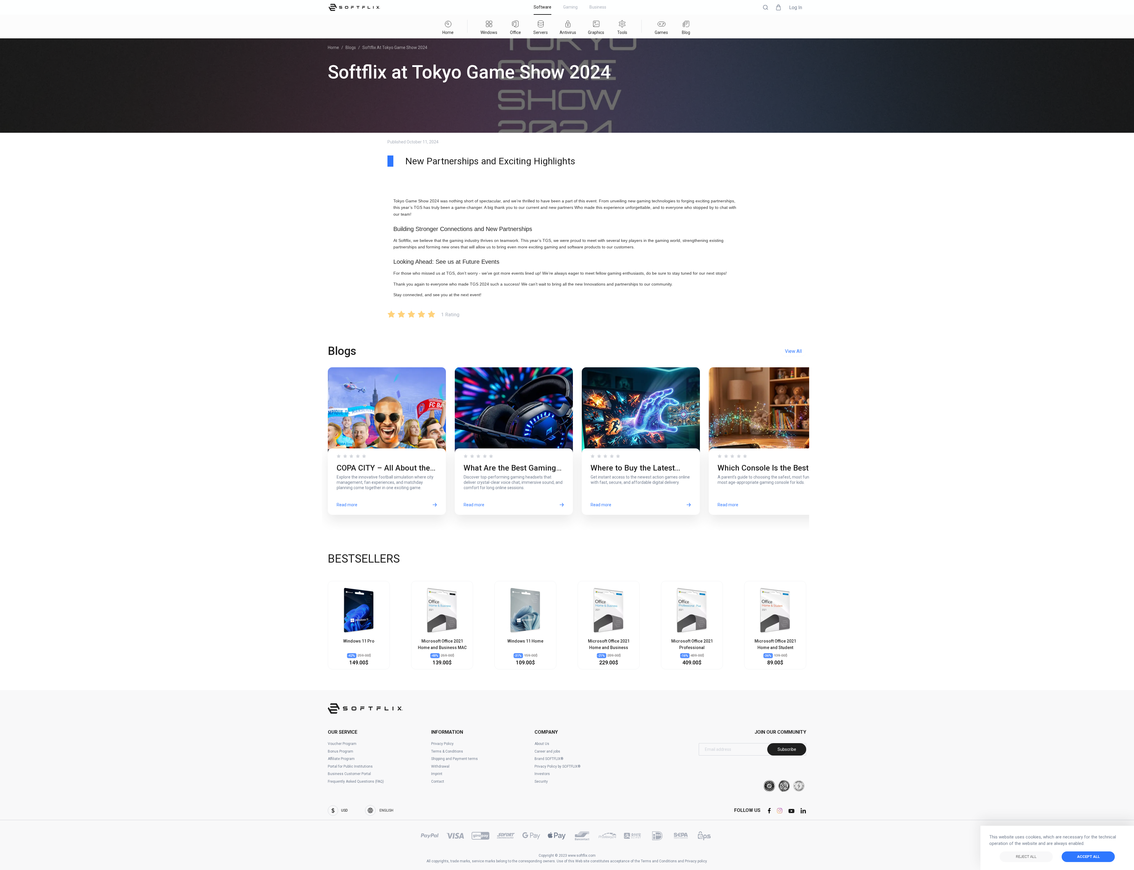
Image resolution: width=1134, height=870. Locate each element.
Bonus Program (340, 751)
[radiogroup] (411, 314)
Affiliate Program (341, 759)
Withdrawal (440, 766)
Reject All (1026, 856)
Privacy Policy (442, 744)
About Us (542, 744)
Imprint (436, 774)
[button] (765, 7)
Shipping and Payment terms (454, 759)
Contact (437, 781)
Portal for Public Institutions (350, 766)
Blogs (351, 47)
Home (333, 47)
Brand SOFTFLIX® (549, 759)
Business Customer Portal (349, 774)
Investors (542, 774)
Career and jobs (547, 751)
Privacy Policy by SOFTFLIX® (558, 766)
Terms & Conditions (447, 751)
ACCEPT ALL (1088, 856)
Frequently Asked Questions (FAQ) (356, 781)
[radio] (391, 314)
